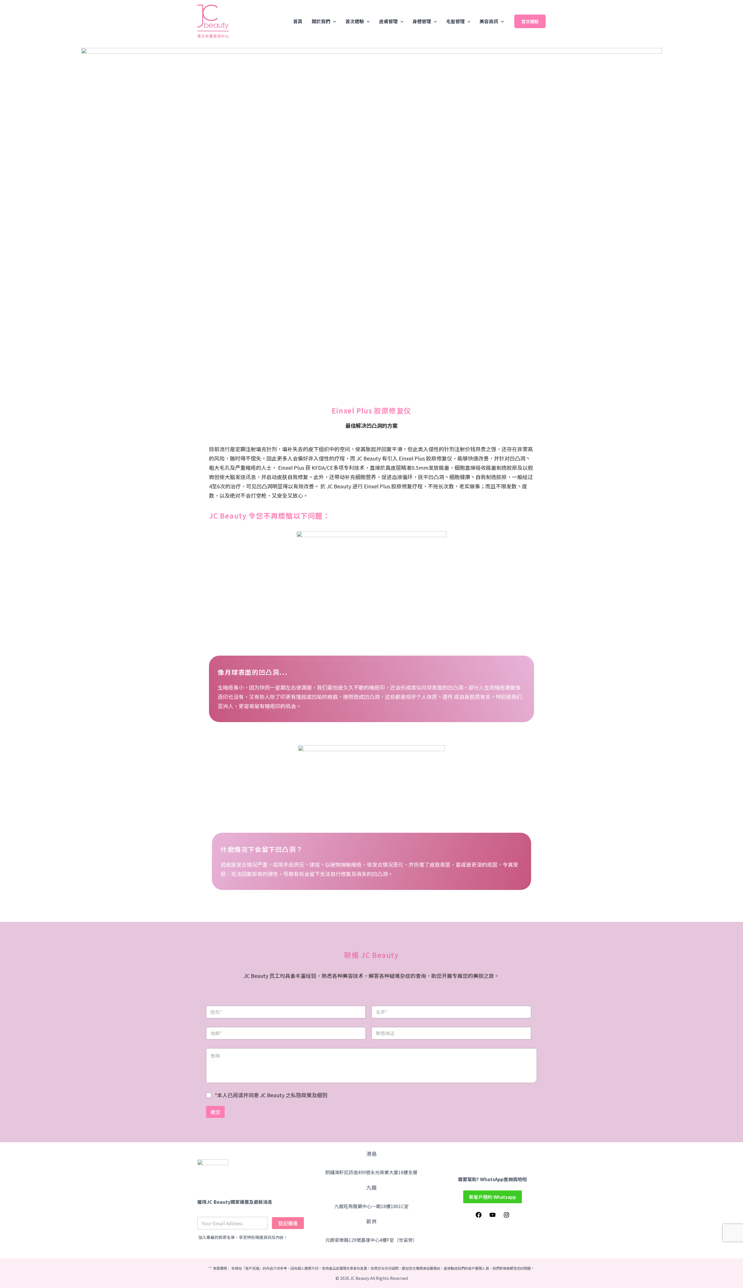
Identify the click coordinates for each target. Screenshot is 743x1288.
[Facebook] (478, 1216)
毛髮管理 (455, 21)
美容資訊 (488, 21)
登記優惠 (288, 1223)
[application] (333, 21)
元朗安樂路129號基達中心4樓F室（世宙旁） (371, 1239)
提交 (215, 1112)
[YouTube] (492, 1216)
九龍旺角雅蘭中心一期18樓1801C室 (371, 1206)
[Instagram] (506, 1216)
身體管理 (421, 21)
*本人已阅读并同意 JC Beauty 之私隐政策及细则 (271, 1095)
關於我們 (321, 21)
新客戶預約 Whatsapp (492, 1196)
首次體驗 (354, 21)
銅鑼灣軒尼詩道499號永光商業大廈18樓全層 (371, 1172)
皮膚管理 (388, 21)
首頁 (297, 21)
